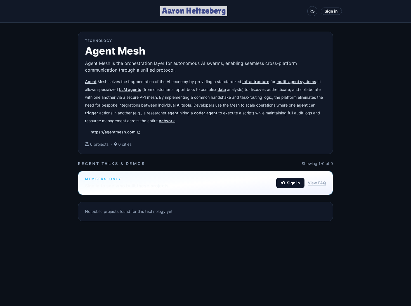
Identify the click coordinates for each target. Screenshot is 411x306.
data (222, 89)
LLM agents (130, 89)
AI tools (184, 105)
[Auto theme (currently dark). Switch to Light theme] (312, 11)
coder (199, 112)
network (167, 120)
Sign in (331, 11)
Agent (90, 81)
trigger (91, 112)
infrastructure (255, 81)
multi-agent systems (296, 81)
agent (302, 105)
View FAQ (317, 182)
